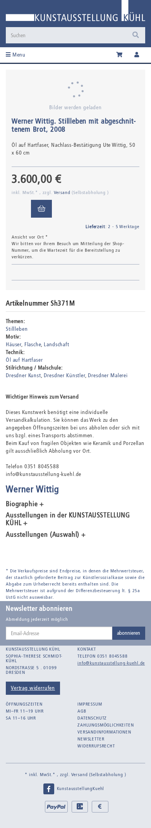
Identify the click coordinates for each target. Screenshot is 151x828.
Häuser (13, 344)
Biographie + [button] (25, 504)
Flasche (32, 344)
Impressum (89, 704)
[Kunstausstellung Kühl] (75, 13)
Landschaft (56, 344)
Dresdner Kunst (23, 375)
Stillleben (16, 329)
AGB (81, 711)
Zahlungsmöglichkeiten (105, 725)
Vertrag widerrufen (33, 688)
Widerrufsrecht (96, 746)
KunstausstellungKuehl (79, 788)
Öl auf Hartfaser (24, 360)
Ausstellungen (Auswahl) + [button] (46, 535)
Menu (18, 55)
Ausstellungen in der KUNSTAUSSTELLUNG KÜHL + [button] (68, 519)
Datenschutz (92, 718)
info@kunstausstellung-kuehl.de (111, 663)
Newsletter (90, 739)
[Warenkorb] (119, 55)
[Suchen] (135, 35)
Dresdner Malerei (107, 375)
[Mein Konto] (137, 55)
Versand (63, 192)
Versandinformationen (104, 732)
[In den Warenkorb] (41, 209)
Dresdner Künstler (64, 375)
